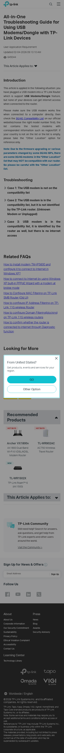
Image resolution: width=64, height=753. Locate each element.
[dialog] (32, 376)
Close (56, 358)
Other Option (31, 389)
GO (32, 379)
